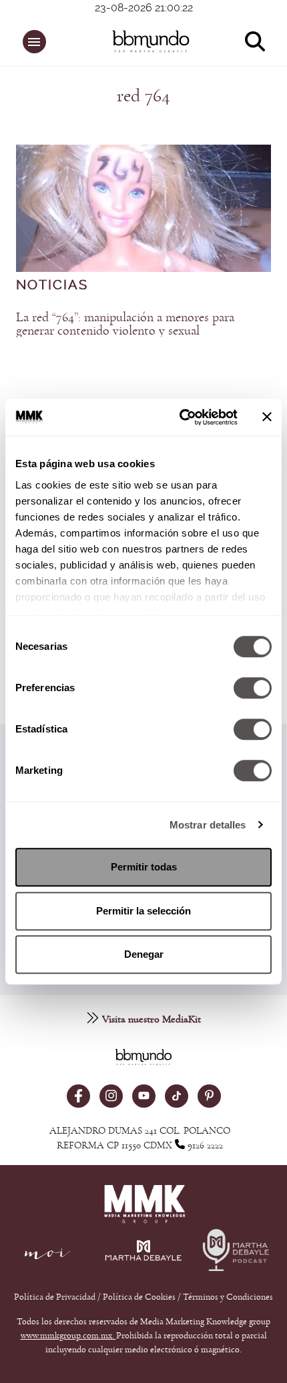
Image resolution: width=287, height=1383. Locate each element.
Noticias (52, 285)
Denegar (144, 954)
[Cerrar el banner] (267, 417)
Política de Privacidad (55, 1297)
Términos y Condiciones (228, 1297)
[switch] (253, 687)
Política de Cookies (139, 1297)
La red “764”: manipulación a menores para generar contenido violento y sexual (125, 324)
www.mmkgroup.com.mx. (68, 1335)
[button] (34, 41)
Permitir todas (144, 866)
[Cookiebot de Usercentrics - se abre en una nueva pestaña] (180, 417)
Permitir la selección (143, 910)
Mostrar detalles (208, 824)
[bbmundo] (151, 41)
